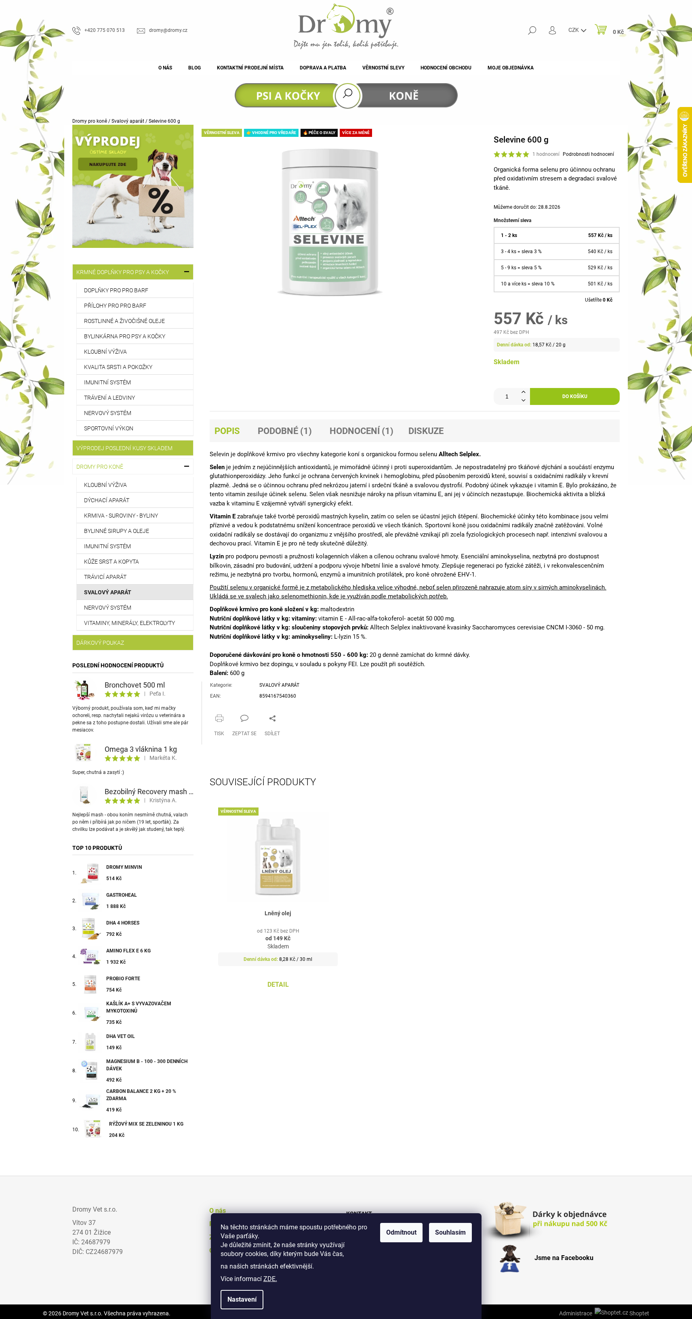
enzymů (330, 574)
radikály (575, 476)
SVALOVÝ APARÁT (279, 685)
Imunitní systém (107, 382)
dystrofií (451, 485)
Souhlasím (450, 1232)
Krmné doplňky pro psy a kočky (122, 272)
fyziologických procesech (500, 534)
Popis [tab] (227, 431)
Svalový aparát (107, 592)
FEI (352, 664)
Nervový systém (107, 413)
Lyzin (217, 556)
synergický (321, 503)
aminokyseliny (311, 636)
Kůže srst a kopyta (111, 561)
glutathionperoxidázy (237, 476)
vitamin (547, 485)
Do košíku (574, 396)
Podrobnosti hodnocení (588, 154)
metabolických (407, 596)
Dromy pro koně (99, 466)
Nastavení (242, 1299)
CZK (574, 30)
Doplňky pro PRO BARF (116, 290)
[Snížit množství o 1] (524, 400)
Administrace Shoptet (604, 1313)
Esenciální (475, 556)
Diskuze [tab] (426, 431)
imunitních (361, 574)
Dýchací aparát (106, 500)
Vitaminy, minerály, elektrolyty (129, 623)
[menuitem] (165, 68)
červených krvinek (355, 476)
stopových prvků (344, 627)
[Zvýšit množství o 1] (524, 392)
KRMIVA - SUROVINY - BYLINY (121, 515)
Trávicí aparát (105, 577)
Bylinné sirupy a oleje (116, 531)
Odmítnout (401, 1232)
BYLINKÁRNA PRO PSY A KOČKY (124, 336)
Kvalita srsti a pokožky (118, 367)
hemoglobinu (401, 476)
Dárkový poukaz (100, 643)
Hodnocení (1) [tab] (361, 431)
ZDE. (270, 1279)
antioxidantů (313, 467)
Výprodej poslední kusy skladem (124, 448)
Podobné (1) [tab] (285, 431)
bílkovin (220, 565)
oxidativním (522, 178)
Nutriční (220, 618)
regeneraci (480, 565)
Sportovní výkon (108, 428)
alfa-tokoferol (385, 618)
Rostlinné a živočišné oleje (124, 321)
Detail (278, 984)
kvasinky (459, 627)
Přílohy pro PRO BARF (115, 305)
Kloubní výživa (105, 351)
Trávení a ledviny (109, 397)
